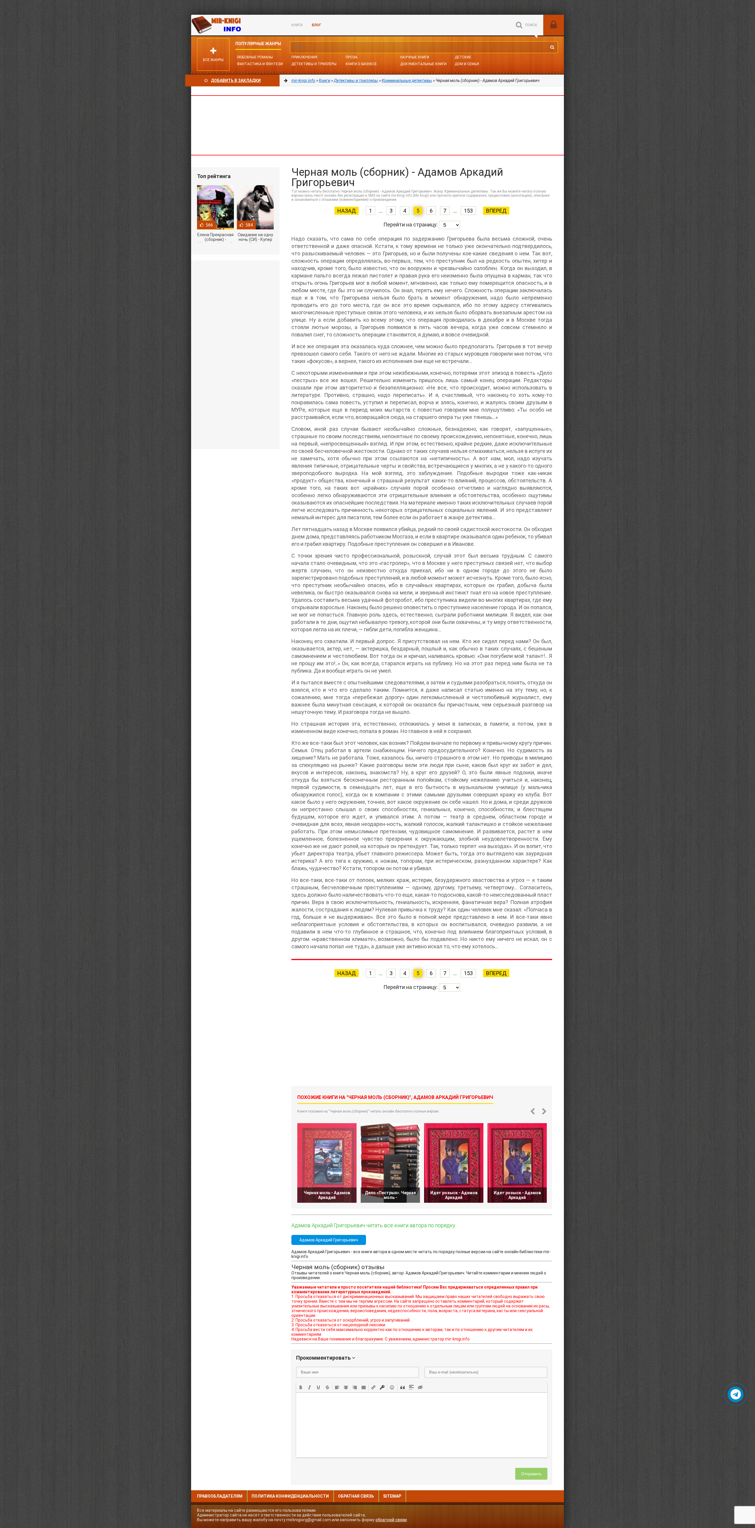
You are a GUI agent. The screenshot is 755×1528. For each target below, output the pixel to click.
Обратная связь (356, 1496)
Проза (351, 57)
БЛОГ (316, 25)
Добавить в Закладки (236, 80)
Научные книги (414, 57)
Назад (346, 211)
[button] (301, 1387)
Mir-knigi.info (235, 25)
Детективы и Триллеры (314, 64)
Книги (297, 25)
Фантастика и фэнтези (260, 64)
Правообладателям (219, 1496)
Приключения (304, 57)
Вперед (496, 211)
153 (468, 211)
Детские (463, 57)
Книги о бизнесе (361, 64)
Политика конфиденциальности (290, 1496)
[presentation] (301, 1386)
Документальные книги (423, 64)
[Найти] (552, 47)
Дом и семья (467, 64)
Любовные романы (255, 57)
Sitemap (392, 1496)
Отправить (531, 1473)
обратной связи (391, 1519)
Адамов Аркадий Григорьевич (328, 1240)
